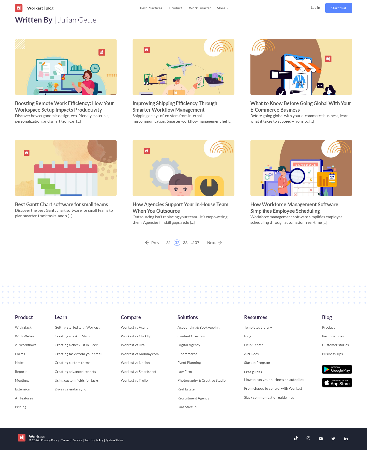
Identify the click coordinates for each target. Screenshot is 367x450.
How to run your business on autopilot (274, 379)
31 (168, 242)
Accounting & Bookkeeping (198, 327)
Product (175, 8)
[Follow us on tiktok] (296, 438)
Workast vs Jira (133, 345)
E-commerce (187, 354)
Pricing (20, 407)
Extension (22, 389)
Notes (19, 362)
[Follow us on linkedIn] (346, 438)
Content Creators (191, 336)
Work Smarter (200, 8)
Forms (20, 354)
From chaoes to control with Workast (273, 388)
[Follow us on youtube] (321, 438)
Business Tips (332, 354)
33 (185, 242)
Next (211, 242)
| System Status (113, 440)
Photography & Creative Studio (202, 380)
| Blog (48, 8)
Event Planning (189, 362)
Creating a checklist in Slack (76, 345)
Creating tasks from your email (78, 354)
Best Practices (151, 8)
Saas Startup (187, 407)
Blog (247, 336)
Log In (315, 7)
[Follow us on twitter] (333, 438)
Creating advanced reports (75, 371)
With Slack (23, 327)
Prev (155, 242)
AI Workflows (25, 345)
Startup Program (257, 362)
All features (24, 398)
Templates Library (258, 327)
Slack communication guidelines (269, 397)
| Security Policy (93, 440)
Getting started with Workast (77, 327)
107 (196, 242)
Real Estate (186, 389)
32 (177, 242)
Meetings (22, 380)
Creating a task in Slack (72, 336)
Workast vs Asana (134, 327)
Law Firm (185, 371)
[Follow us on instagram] (308, 438)
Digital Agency (189, 345)
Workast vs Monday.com (140, 354)
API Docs (251, 354)
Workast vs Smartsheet (138, 371)
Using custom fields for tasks (77, 380)
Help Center (253, 345)
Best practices (333, 336)
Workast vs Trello (134, 380)
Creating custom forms (72, 362)
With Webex (24, 336)
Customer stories (335, 345)
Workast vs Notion (135, 362)
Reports (21, 371)
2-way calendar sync (70, 389)
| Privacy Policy (49, 440)
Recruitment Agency (193, 398)
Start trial (338, 8)
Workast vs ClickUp (136, 336)
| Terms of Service (71, 440)
